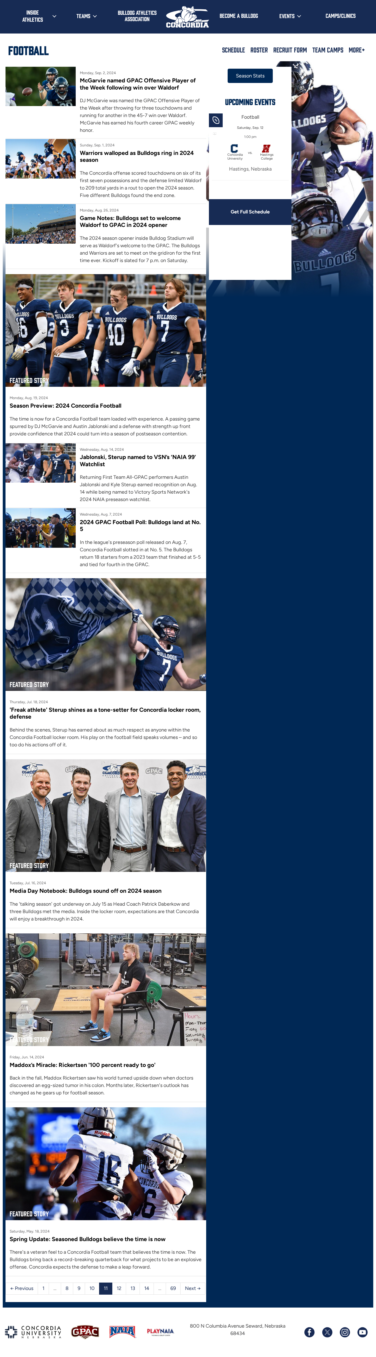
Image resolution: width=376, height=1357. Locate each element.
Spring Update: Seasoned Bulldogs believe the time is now (88, 1239)
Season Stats (250, 76)
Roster (259, 50)
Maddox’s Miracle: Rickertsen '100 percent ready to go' (83, 1064)
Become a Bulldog (239, 15)
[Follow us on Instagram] (344, 1332)
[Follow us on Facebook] (309, 1332)
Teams (83, 15)
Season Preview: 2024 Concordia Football (65, 405)
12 (119, 1288)
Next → (193, 1288)
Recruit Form (290, 50)
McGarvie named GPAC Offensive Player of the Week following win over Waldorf (138, 84)
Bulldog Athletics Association (137, 15)
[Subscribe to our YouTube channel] (362, 1332)
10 (92, 1288)
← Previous (21, 1288)
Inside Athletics (32, 16)
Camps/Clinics (341, 15)
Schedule (233, 50)
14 (146, 1288)
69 (173, 1288)
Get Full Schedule (250, 212)
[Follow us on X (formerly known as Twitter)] (327, 1332)
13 (132, 1288)
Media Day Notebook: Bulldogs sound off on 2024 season (86, 890)
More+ (357, 50)
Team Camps (327, 50)
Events (287, 15)
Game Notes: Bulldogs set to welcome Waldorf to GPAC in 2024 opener (130, 221)
